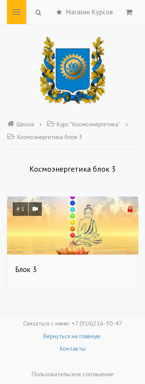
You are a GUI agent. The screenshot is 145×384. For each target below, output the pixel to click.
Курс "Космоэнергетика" (88, 124)
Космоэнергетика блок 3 (49, 137)
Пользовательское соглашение (72, 374)
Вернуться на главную (72, 336)
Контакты (72, 348)
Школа (25, 124)
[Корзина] (129, 12)
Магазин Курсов (89, 12)
